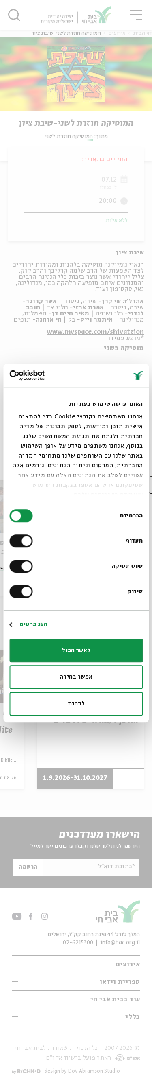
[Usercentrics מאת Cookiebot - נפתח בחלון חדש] (43, 375)
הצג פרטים (33, 624)
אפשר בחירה (76, 677)
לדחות (76, 704)
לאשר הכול (76, 650)
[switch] (23, 540)
